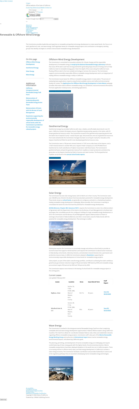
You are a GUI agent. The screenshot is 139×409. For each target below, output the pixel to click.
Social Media (41, 8)
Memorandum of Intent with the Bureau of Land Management (34, 110)
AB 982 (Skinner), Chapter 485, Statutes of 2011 (64, 208)
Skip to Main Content (6, 1)
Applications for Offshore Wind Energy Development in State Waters (85, 83)
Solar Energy (30, 71)
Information (29, 30)
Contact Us (48, 8)
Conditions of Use (31, 389)
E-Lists (28, 8)
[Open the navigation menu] (26, 21)
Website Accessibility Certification (36, 393)
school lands (67, 200)
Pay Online (33, 8)
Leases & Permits (31, 29)
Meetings (29, 26)
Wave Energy (30, 75)
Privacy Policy (30, 392)
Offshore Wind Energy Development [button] (60, 91)
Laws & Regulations (32, 33)
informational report (81, 337)
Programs (29, 31)
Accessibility (29, 388)
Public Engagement (32, 28)
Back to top (3, 399)
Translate (40, 12)
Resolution (90, 255)
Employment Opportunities (34, 391)
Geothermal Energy (32, 68)
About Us (29, 25)
